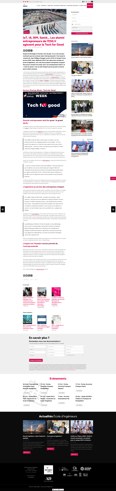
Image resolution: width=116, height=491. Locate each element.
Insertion (26, 32)
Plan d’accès (31, 486)
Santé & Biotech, (46, 160)
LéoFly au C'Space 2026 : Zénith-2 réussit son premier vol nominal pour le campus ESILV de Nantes (81, 95)
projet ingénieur (35, 213)
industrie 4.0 (34, 47)
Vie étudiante (90, 79)
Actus (34, 1)
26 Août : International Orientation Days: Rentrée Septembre (30, 386)
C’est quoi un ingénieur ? (76, 75)
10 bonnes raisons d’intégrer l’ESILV (46, 486)
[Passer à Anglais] (23, 1)
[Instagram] (83, 2)
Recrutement (31, 477)
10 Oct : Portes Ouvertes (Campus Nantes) (64, 386)
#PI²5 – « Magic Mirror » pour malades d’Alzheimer (58, 327)
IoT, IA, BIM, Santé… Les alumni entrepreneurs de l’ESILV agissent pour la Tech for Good (43, 41)
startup (40, 47)
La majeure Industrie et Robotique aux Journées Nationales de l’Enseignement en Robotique (58, 301)
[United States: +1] (72, 24)
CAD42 (41, 80)
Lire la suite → (27, 452)
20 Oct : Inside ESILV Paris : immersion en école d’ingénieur (30, 399)
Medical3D (46, 80)
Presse (30, 1)
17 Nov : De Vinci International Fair (63, 397)
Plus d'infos (26, 392)
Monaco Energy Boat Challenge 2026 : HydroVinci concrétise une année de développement (80, 155)
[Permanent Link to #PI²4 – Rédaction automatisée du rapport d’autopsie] (41, 323)
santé (38, 47)
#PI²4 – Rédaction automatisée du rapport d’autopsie (43, 327)
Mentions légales (37, 486)
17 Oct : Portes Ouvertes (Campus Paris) (84, 385)
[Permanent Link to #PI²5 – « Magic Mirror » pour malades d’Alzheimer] (56, 323)
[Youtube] (92, 2)
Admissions (90, 61)
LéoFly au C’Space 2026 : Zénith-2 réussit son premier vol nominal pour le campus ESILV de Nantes (81, 438)
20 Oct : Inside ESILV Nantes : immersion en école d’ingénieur (47, 399)
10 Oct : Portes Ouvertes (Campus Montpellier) (46, 386)
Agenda (37, 1)
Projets (40, 1)
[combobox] (56, 346)
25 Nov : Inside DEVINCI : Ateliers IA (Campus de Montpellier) (84, 399)
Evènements (58, 378)
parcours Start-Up (40, 269)
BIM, (26, 128)
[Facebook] (86, 2)
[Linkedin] (90, 2)
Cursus (91, 100)
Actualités (58, 416)
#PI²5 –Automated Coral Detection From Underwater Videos (29, 327)
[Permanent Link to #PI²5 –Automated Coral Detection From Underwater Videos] (27, 323)
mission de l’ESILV (55, 77)
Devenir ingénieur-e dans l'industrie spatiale (81, 57)
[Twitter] (88, 2)
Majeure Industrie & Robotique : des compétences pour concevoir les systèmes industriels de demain (29, 301)
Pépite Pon (40, 131)
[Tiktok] (84, 2)
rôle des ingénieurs (49, 73)
